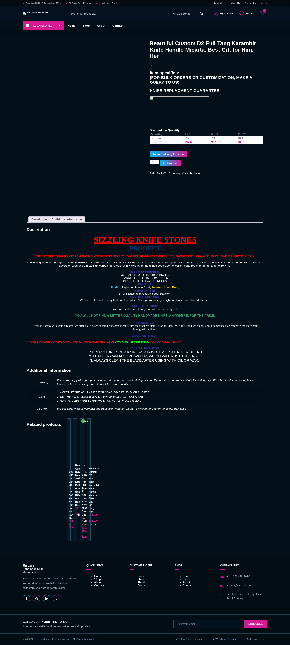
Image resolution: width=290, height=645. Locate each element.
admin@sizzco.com (238, 585)
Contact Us (250, 3)
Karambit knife (191, 173)
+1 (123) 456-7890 (238, 576)
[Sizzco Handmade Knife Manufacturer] (41, 13)
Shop (86, 25)
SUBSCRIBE (255, 623)
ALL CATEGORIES (43, 25)
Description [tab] (39, 219)
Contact (117, 25)
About (101, 25)
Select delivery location (168, 154)
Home (72, 25)
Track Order (220, 3)
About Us (235, 3)
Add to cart (170, 163)
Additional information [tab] (67, 219)
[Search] (201, 13)
